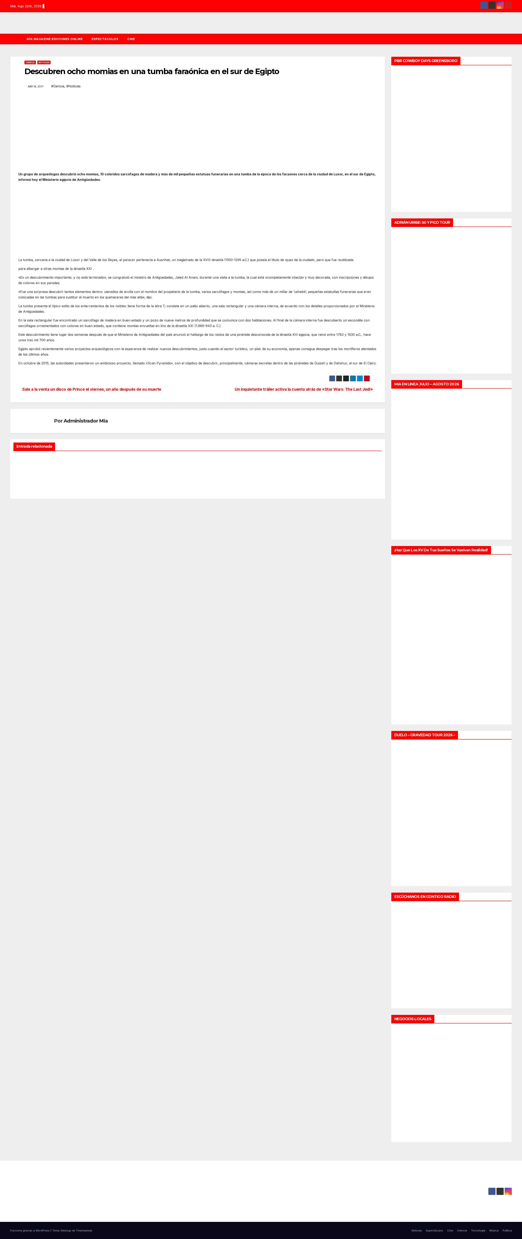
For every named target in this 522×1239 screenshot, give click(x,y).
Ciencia (30, 62)
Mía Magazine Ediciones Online (55, 39)
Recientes (25, 457)
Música (494, 1230)
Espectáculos (105, 39)
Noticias (44, 62)
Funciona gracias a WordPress (30, 1230)
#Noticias (73, 86)
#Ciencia (57, 86)
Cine (131, 39)
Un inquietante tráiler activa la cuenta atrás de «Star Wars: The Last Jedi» (304, 389)
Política (507, 1230)
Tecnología (478, 1230)
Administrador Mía (86, 421)
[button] (510, 39)
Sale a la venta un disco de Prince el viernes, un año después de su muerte (91, 389)
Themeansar (84, 1230)
